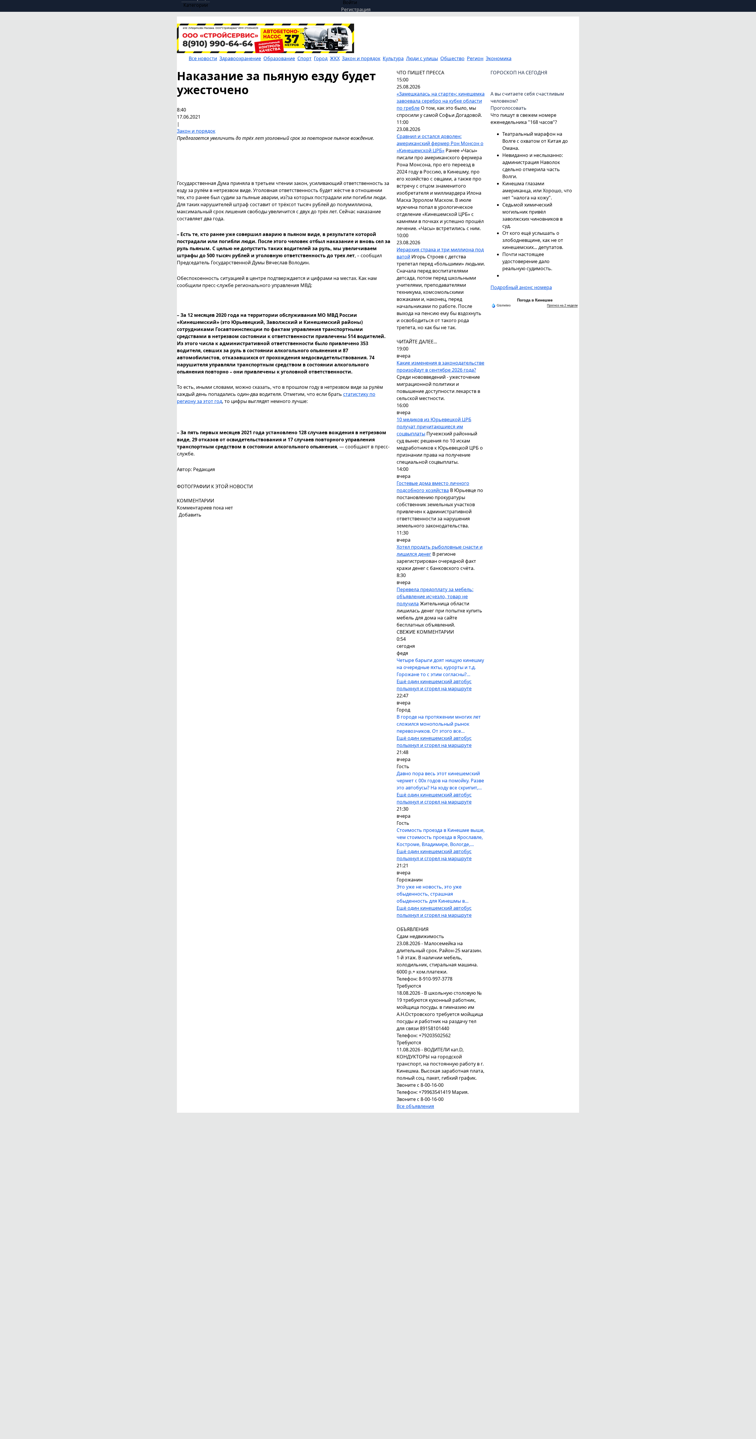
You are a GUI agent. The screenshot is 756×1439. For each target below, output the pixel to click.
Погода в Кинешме (535, 300)
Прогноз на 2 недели (562, 305)
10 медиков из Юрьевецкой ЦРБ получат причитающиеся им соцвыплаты (434, 426)
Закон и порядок (196, 131)
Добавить (190, 515)
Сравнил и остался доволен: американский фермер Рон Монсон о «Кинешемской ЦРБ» (440, 143)
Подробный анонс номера (521, 287)
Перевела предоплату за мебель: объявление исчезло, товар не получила (435, 596)
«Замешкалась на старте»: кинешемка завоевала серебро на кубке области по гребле (441, 101)
